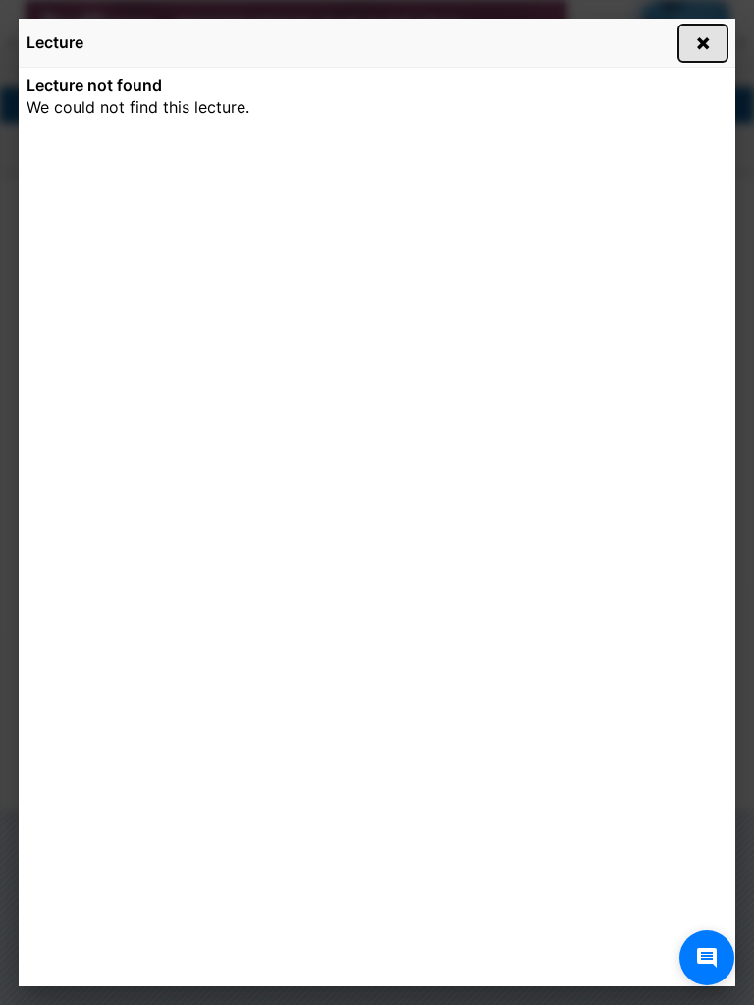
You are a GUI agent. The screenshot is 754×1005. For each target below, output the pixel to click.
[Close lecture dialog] (702, 43)
